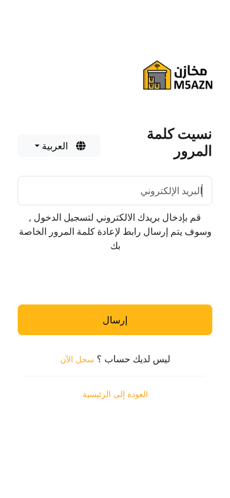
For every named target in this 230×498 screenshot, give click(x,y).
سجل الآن (77, 359)
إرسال (115, 319)
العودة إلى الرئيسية (115, 393)
